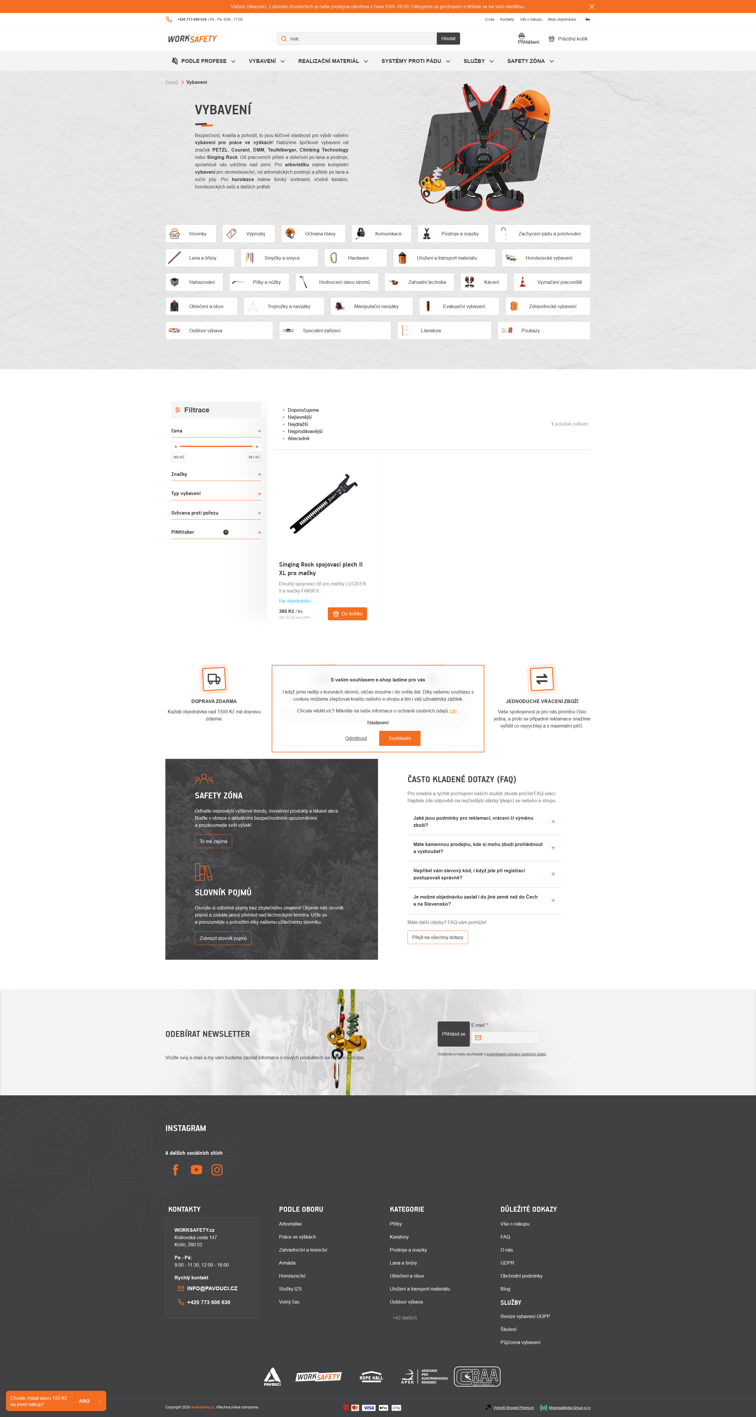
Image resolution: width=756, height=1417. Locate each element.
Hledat (448, 38)
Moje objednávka (562, 19)
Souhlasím (400, 738)
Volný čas (289, 1301)
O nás (489, 19)
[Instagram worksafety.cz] (217, 1169)
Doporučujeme (303, 410)
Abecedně (298, 438)
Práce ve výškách (297, 1236)
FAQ (505, 1236)
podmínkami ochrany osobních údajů (516, 1054)
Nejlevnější (300, 417)
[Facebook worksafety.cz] (175, 1169)
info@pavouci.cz (212, 1288)
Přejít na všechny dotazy (437, 937)
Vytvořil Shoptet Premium (513, 1407)
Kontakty (507, 19)
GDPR (507, 1262)
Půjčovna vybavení (520, 1342)
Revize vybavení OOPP (525, 1316)
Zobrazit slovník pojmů (223, 938)
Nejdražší (298, 424)
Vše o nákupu (531, 19)
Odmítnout (356, 738)
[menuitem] (204, 61)
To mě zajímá (213, 841)
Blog (505, 1288)
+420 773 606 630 (208, 1302)
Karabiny (399, 1236)
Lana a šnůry (403, 1262)
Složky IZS (290, 1288)
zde (453, 710)
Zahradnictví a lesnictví (303, 1249)
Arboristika (290, 1223)
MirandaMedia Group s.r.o (570, 1407)
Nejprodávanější (305, 431)
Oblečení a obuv (407, 1275)
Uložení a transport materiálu (420, 1288)
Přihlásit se (453, 1034)
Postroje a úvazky (408, 1249)
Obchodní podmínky (521, 1275)
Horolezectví (292, 1275)
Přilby (396, 1223)
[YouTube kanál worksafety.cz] (196, 1169)
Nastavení (378, 722)
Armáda (287, 1262)
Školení (509, 1329)
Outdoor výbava (406, 1301)
